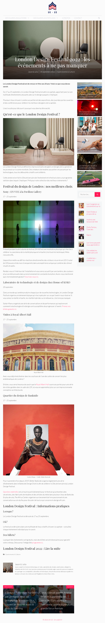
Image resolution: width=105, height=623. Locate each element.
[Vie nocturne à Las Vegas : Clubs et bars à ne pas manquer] (89, 115)
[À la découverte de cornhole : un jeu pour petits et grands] (89, 186)
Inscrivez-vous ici (31, 277)
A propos (66, 18)
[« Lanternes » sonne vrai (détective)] (81, 261)
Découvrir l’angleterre (16, 18)
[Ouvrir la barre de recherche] (99, 18)
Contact (78, 18)
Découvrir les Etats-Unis (44, 18)
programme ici (37, 543)
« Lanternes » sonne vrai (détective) (91, 260)
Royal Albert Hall (42, 384)
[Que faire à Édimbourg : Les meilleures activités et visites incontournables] (89, 97)
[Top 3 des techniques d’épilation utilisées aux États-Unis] (89, 151)
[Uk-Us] (52, 7)
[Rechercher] (97, 194)
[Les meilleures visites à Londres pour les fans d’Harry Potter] (89, 169)
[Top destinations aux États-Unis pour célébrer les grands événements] (89, 134)
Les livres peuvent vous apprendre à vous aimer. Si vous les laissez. (93, 246)
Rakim (89, 235)
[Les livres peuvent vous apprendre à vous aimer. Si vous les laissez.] (81, 245)
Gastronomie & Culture (13, 554)
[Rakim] (81, 238)
